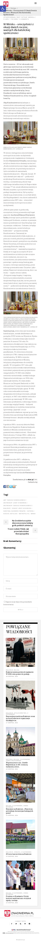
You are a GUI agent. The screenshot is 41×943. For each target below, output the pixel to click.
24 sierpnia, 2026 (12, 903)
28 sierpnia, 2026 (12, 676)
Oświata (17, 852)
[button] (3, 9)
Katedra (30, 511)
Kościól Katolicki (10, 513)
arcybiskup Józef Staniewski (15, 503)
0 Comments (24, 19)
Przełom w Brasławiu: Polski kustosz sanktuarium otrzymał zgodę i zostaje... (18, 898)
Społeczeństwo (20, 713)
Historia (9, 759)
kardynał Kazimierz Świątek (14, 511)
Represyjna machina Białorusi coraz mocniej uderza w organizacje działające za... (20, 718)
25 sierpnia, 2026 (12, 815)
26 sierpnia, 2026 (12, 769)
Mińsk (33, 513)
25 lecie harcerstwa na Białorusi (19, 854)
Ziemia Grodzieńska (13, 760)
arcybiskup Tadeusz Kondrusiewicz (17, 505)
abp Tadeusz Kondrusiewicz (14, 500)
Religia (13, 8)
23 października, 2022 (11, 17)
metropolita (24, 513)
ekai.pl (30, 479)
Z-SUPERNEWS (25, 759)
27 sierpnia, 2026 (12, 723)
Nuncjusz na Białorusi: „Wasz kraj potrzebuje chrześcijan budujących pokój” (19, 811)
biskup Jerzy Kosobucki (21, 508)
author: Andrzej (28, 17)
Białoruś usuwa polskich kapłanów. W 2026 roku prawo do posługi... (20, 673)
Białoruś (6, 508)
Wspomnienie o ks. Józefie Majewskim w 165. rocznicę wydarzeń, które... (17, 765)
